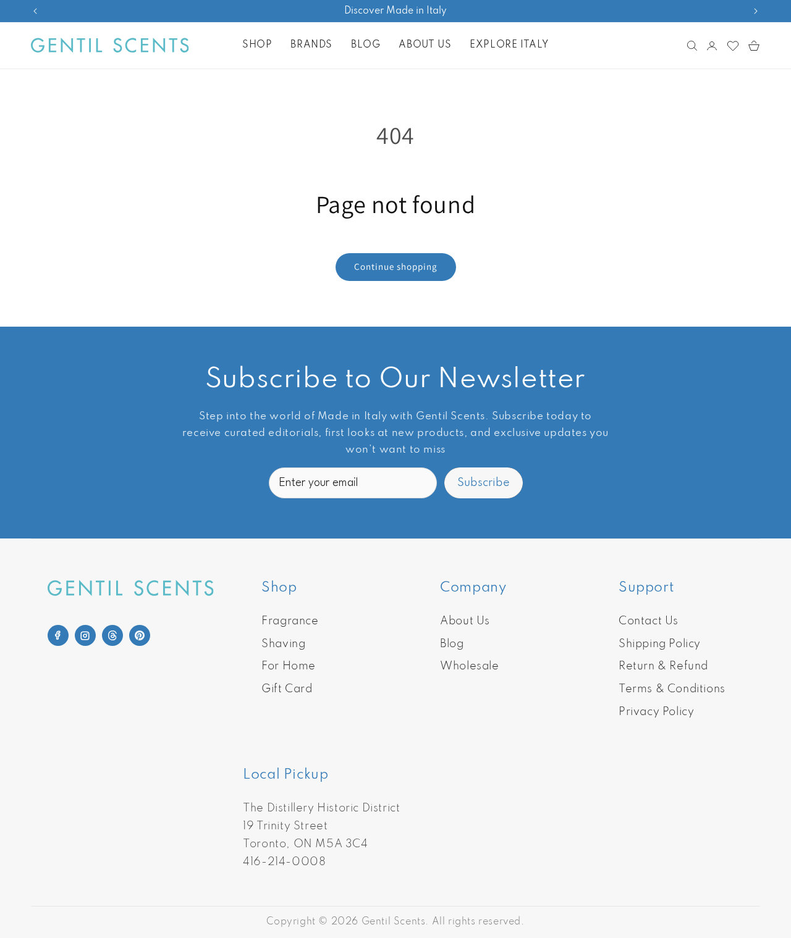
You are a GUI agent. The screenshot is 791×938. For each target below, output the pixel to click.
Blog (451, 644)
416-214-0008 (284, 862)
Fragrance (289, 621)
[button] (257, 45)
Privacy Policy (656, 712)
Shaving (283, 644)
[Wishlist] (732, 45)
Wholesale (469, 666)
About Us (465, 621)
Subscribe (483, 482)
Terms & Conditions (672, 689)
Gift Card (286, 689)
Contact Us (649, 621)
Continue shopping (396, 266)
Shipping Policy (660, 644)
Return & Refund (663, 666)
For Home (288, 666)
